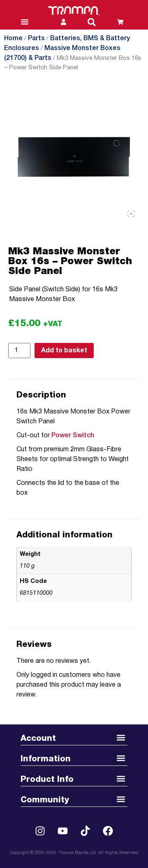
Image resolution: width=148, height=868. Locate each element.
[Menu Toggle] (25, 22)
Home (13, 38)
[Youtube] (63, 831)
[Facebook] (108, 831)
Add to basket (64, 351)
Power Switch (72, 436)
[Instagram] (40, 831)
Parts (36, 38)
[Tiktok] (85, 831)
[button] (91, 22)
